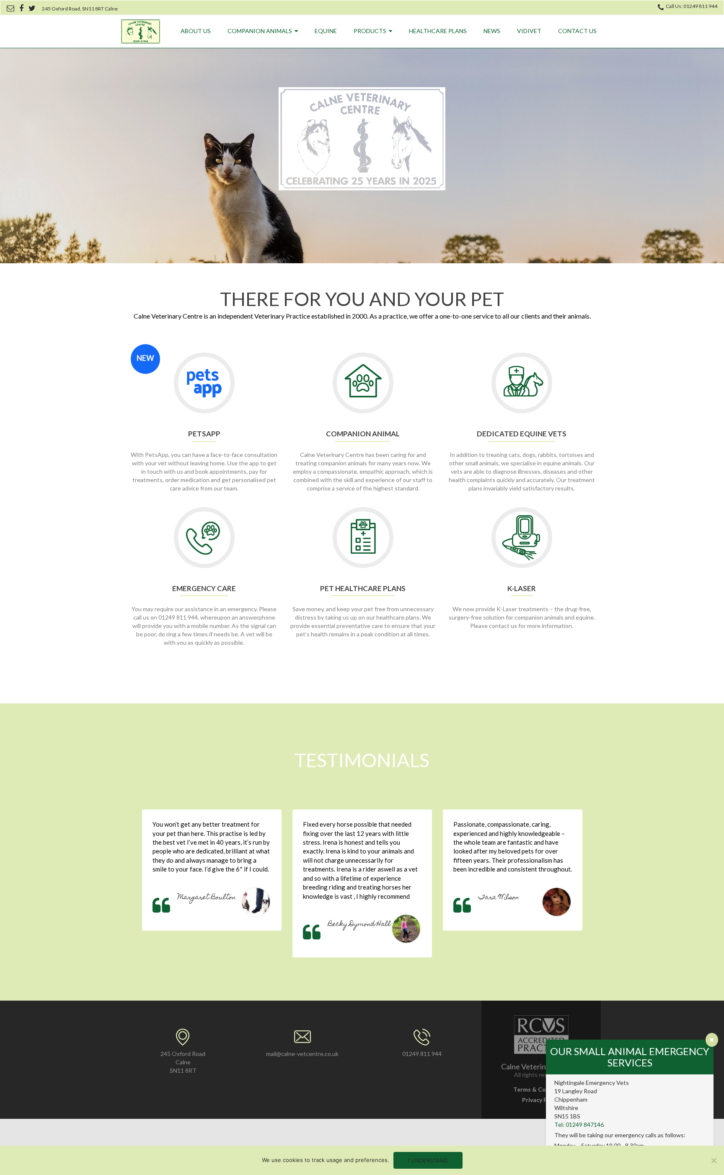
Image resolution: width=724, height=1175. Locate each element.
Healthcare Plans (438, 30)
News (492, 30)
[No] (713, 1160)
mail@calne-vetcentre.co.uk (302, 1053)
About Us (196, 30)
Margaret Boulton (207, 898)
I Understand (428, 1160)
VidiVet (529, 30)
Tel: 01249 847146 (579, 1124)
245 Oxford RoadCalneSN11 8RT (182, 1062)
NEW (145, 358)
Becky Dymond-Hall (359, 924)
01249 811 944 (422, 1053)
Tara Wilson (498, 898)
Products (370, 30)
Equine (326, 30)
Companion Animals (260, 30)
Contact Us (577, 30)
